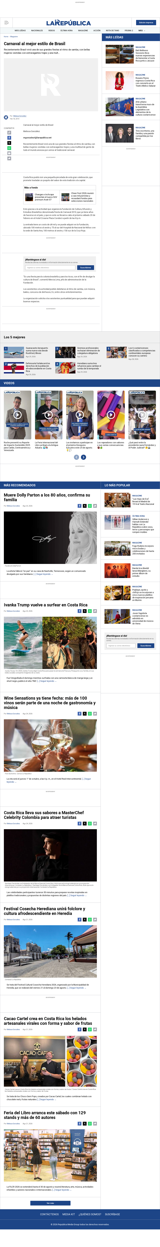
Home (6, 37)
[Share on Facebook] (9, 138)
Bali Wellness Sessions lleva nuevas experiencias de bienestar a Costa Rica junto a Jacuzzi (145, 55)
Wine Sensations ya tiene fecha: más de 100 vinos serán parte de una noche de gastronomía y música (50, 703)
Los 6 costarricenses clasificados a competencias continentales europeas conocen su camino (142, 352)
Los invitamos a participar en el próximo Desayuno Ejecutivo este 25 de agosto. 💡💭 (79, 446)
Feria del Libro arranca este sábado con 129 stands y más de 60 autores (45, 1115)
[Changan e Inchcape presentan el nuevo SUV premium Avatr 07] (29, 197)
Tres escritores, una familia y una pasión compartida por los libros (145, 135)
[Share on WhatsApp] (9, 148)
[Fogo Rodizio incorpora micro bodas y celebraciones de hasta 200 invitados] (117, 548)
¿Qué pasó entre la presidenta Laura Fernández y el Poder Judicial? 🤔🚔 (142, 445)
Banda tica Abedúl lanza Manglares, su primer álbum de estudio (141, 572)
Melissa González (19, 116)
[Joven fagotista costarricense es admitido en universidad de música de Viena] (117, 616)
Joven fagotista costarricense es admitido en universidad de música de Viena (142, 618)
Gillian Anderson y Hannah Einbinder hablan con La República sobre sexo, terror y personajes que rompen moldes (143, 525)
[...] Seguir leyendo (42, 574)
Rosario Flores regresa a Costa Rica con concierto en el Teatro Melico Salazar (146, 82)
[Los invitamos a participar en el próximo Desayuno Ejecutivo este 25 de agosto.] (80, 415)
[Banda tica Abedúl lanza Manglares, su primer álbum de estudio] (117, 570)
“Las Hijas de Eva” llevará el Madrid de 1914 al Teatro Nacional (143, 501)
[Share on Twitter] (9, 143)
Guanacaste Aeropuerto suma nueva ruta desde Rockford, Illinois (37, 350)
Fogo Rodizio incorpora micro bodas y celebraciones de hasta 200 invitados (143, 550)
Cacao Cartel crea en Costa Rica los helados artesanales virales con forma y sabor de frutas (48, 1021)
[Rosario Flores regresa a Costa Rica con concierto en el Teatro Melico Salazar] (120, 80)
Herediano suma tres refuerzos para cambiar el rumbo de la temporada (89, 366)
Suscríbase (112, 1214)
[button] (146, 22)
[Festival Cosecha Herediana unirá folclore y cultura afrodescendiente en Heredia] (50, 951)
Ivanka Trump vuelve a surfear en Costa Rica (45, 605)
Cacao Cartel (55, 1096)
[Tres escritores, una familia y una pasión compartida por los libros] (120, 133)
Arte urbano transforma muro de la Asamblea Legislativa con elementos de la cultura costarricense (146, 108)
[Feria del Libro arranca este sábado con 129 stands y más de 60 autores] (50, 1155)
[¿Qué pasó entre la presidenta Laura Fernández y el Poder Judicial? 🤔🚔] (142, 415)
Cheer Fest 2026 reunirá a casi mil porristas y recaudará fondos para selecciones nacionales (82, 197)
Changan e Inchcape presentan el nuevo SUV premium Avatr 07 (46, 197)
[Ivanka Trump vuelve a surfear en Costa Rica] (50, 643)
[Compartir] (9, 158)
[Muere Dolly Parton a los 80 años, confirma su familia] (50, 538)
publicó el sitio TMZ (27, 681)
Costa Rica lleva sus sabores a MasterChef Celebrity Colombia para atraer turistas (44, 815)
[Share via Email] (9, 153)
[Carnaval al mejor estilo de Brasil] (51, 84)
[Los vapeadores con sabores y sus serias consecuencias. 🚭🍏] (111, 415)
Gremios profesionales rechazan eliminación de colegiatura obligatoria (88, 350)
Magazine (14, 37)
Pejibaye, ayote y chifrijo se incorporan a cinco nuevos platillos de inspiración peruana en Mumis (143, 595)
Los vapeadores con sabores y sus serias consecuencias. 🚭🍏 (110, 445)
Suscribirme (85, 268)
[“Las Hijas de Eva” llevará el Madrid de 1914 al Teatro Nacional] (117, 500)
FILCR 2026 (14, 1187)
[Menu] (7, 23)
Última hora (138, 516)
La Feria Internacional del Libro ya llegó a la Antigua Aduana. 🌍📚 (46, 445)
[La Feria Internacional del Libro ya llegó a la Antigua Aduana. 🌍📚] (48, 415)
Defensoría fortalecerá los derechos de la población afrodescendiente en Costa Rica (38, 367)
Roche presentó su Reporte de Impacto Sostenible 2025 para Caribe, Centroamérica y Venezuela (17, 446)
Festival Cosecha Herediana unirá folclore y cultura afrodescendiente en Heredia (44, 911)
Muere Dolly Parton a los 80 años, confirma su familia (47, 497)
